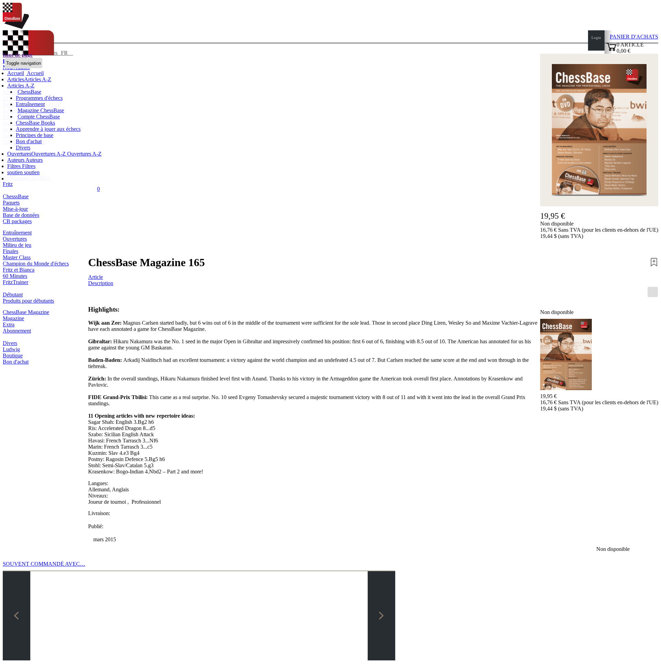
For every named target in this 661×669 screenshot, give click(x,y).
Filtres (14, 166)
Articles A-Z (20, 85)
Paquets (11, 203)
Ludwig (11, 349)
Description (100, 283)
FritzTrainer (15, 282)
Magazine (13, 318)
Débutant (13, 294)
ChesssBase (16, 196)
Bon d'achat (29, 141)
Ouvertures (15, 239)
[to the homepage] (16, 27)
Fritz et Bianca (18, 270)
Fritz (8, 184)
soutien (15, 172)
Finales (10, 251)
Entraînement (30, 104)
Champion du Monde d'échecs (36, 263)
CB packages (17, 221)
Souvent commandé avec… (44, 564)
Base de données (21, 215)
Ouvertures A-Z (84, 154)
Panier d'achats (634, 37)
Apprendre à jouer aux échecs (48, 129)
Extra (8, 324)
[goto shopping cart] (611, 50)
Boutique (13, 355)
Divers (23, 147)
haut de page (18, 55)
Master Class (17, 257)
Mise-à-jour (15, 209)
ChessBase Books (35, 123)
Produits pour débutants (28, 301)
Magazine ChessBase (41, 110)
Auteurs (16, 160)
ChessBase (29, 92)
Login (596, 37)
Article (95, 277)
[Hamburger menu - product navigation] (652, 291)
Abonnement (17, 331)
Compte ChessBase (39, 116)
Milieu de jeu (17, 245)
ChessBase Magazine (26, 312)
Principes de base (34, 135)
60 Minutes (15, 276)
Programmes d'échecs (39, 98)
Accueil (35, 73)
